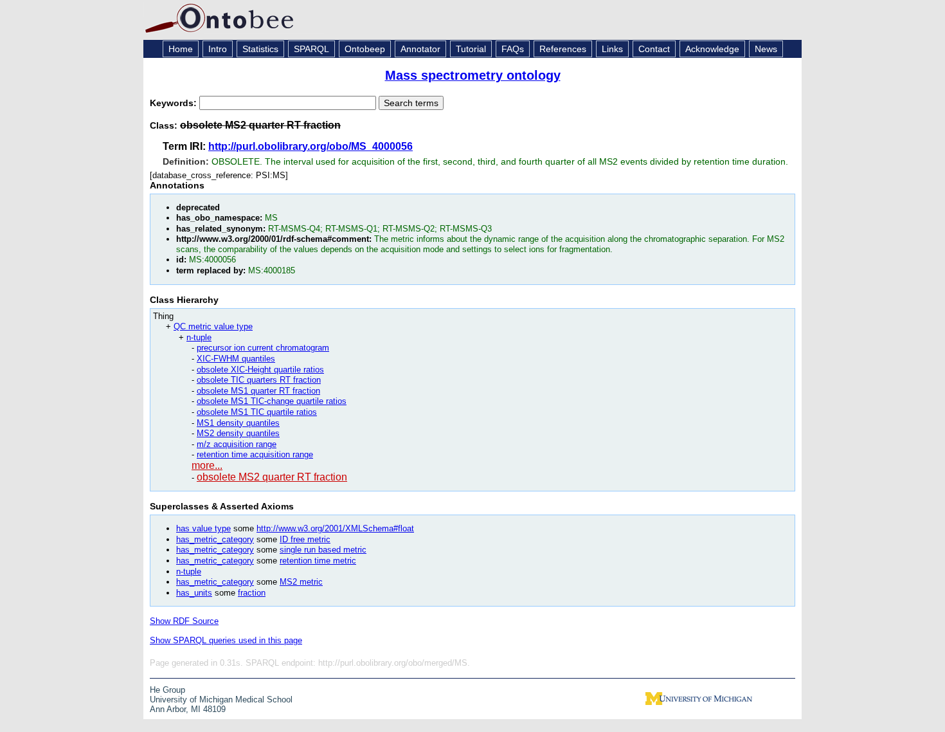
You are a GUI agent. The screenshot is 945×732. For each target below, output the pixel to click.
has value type (203, 528)
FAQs (512, 49)
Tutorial (471, 49)
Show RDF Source (184, 621)
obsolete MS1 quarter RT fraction (258, 391)
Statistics (260, 49)
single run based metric (323, 549)
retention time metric (318, 560)
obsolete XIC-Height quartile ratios (260, 369)
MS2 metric (301, 582)
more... (207, 465)
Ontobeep (365, 49)
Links (612, 49)
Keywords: (174, 103)
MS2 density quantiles (238, 433)
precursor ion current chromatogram (263, 347)
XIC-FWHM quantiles (236, 358)
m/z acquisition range (236, 444)
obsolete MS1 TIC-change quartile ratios (271, 401)
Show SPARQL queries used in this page (226, 640)
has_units (194, 593)
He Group (167, 690)
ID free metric (305, 539)
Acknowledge (712, 49)
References (562, 49)
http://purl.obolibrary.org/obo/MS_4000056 (310, 146)
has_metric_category (215, 539)
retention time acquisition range (255, 454)
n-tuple (199, 337)
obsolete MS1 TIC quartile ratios (257, 412)
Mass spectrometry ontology (473, 75)
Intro (217, 49)
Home (180, 49)
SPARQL (311, 49)
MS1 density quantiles (238, 423)
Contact (654, 49)
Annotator (420, 49)
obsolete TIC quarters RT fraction (259, 380)
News (766, 49)
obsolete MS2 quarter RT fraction (272, 476)
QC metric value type (213, 326)
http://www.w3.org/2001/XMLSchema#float (335, 528)
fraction (252, 593)
